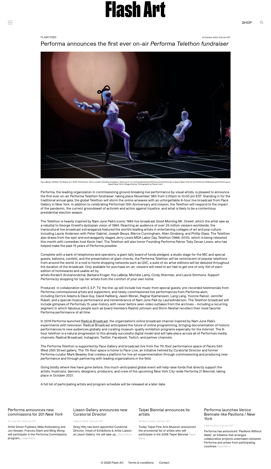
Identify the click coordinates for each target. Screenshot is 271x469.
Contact (164, 462)
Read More (28, 438)
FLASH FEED (48, 37)
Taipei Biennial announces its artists (164, 412)
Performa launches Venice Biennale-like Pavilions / (229, 414)
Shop (247, 22)
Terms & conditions (141, 462)
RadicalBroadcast (94, 321)
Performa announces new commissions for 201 (35, 412)
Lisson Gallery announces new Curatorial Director (100, 412)
